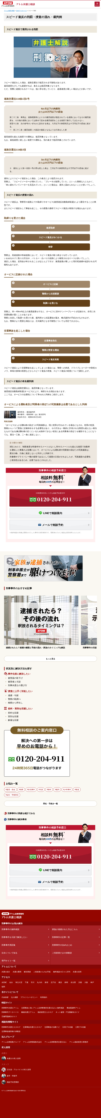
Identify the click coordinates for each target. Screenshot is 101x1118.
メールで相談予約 (52, 524)
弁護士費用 (17, 972)
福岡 (3, 987)
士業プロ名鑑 (80, 1027)
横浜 (60, 982)
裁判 (57, 790)
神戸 (92, 982)
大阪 (86, 982)
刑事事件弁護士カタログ (11, 1027)
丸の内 (39, 982)
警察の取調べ (14, 699)
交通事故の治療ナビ (52, 1027)
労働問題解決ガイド (9, 1016)
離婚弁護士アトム (28, 1012)
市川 (32, 982)
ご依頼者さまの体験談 (62, 953)
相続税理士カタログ (45, 1012)
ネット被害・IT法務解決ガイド (67, 1012)
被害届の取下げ (15, 678)
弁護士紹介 (6, 972)
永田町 (4, 982)
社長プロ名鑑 (67, 1027)
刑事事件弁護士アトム (10, 1008)
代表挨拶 (5, 997)
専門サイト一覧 (8, 961)
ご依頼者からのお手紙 (41, 972)
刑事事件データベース (10, 1012)
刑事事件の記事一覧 (61, 937)
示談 (41, 790)
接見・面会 (11, 790)
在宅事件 (31, 790)
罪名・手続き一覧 (50, 804)
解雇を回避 (13, 720)
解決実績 (27, 972)
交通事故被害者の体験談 (11, 1031)
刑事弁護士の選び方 (17, 685)
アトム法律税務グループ (11, 1042)
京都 (80, 982)
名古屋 (73, 982)
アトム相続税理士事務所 (78, 1042)
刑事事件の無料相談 (10, 929)
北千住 (53, 982)
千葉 (26, 982)
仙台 (11, 982)
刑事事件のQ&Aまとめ (62, 945)
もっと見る (50, 659)
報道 (77, 790)
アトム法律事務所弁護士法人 (55, 1042)
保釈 (21, 790)
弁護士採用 (77, 972)
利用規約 (43, 997)
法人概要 (14, 997)
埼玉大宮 (18, 982)
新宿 (46, 982)
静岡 (66, 982)
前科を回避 (13, 713)
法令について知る (9, 953)
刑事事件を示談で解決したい (14, 937)
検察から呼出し (15, 703)
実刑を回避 (13, 716)
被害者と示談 (14, 682)
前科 (49, 790)
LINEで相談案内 (52, 513)
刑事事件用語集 (8, 945)
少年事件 (67, 790)
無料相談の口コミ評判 (61, 972)
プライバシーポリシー (29, 997)
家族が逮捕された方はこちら (65, 929)
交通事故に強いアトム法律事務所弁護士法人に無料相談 (42, 1008)
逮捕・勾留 (13, 695)
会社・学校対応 (13, 795)
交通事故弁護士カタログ (32, 1027)
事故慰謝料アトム (73, 1008)
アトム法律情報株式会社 (32, 1042)
